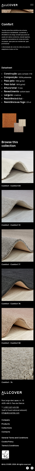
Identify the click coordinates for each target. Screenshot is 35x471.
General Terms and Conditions (15, 437)
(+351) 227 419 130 (11, 407)
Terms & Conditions (10, 445)
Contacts (6, 432)
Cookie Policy (8, 441)
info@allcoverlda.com (10, 413)
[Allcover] (10, 5)
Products (6, 424)
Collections (7, 428)
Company (6, 420)
